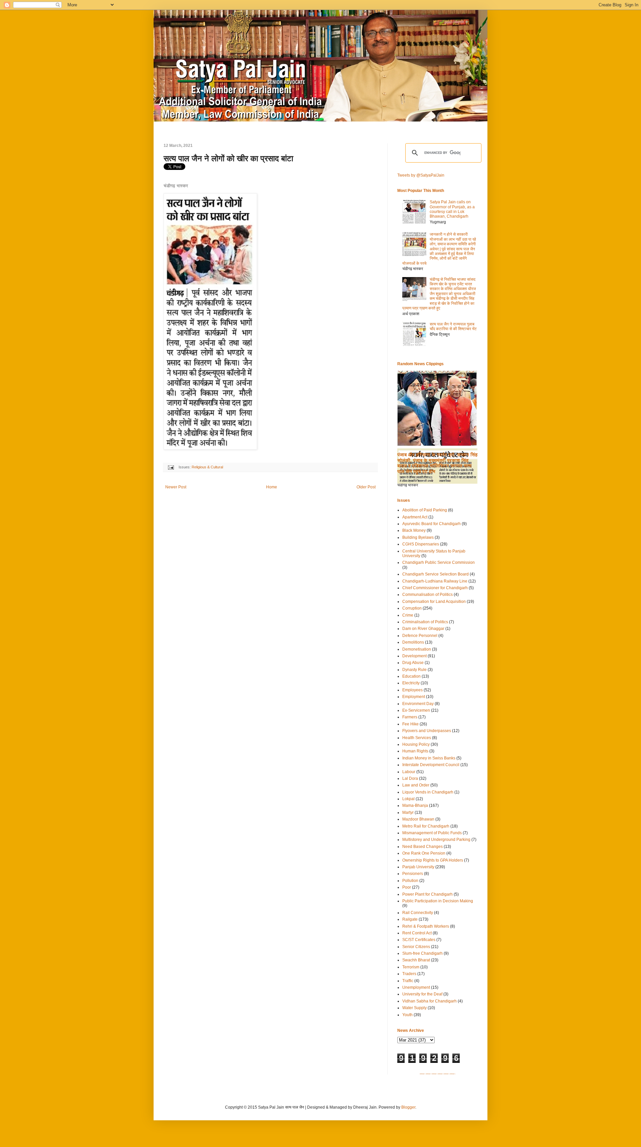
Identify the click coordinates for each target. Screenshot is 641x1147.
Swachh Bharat (416, 960)
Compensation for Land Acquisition (434, 601)
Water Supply (414, 1007)
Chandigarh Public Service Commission (438, 562)
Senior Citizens (416, 946)
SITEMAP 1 (422, 1074)
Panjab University (418, 867)
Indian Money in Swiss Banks (428, 758)
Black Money (414, 530)
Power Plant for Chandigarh (427, 894)
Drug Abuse (413, 662)
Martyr (408, 812)
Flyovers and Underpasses (426, 730)
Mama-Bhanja (415, 805)
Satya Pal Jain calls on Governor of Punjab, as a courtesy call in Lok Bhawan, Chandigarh (452, 209)
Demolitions (413, 642)
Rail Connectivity (417, 912)
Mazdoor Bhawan (418, 819)
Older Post (366, 487)
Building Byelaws (418, 537)
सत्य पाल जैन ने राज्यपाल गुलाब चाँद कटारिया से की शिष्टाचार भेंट (453, 326)
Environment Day (418, 703)
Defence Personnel (419, 635)
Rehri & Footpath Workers (425, 926)
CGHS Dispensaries (420, 544)
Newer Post (175, 487)
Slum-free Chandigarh (422, 953)
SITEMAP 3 (434, 1074)
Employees (412, 690)
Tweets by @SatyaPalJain (420, 175)
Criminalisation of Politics (425, 622)
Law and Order (415, 785)
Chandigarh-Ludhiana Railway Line (434, 581)
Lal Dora (410, 778)
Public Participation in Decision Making (437, 901)
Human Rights (415, 751)
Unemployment (416, 987)
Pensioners (412, 873)
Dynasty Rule (414, 669)
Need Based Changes (422, 846)
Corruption (412, 608)
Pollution (410, 880)
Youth (407, 1014)
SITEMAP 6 (452, 1074)
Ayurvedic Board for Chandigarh (431, 523)
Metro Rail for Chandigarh (425, 826)
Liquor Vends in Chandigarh (427, 792)
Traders (409, 973)
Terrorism (410, 967)
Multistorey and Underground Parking (436, 839)
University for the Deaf (422, 994)
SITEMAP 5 (446, 1074)
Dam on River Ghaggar (423, 628)
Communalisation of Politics (427, 594)
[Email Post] (170, 467)
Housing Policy (416, 744)
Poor (406, 887)
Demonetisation (416, 649)
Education (411, 676)
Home (271, 487)
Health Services (416, 737)
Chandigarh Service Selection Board (435, 574)
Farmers (409, 717)
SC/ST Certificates (418, 939)
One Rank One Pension (423, 853)
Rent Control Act (417, 933)
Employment (413, 696)
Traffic (407, 980)
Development (414, 656)
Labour (408, 771)
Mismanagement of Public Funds (432, 833)
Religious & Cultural (207, 467)
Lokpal (408, 798)
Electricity (411, 683)
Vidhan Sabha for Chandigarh (429, 1001)
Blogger (408, 1107)
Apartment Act (414, 517)
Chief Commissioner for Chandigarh (435, 588)
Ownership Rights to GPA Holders (432, 860)
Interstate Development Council (430, 764)
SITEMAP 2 (428, 1074)
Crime (407, 615)
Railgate (410, 919)
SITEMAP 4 (440, 1074)
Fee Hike (410, 724)
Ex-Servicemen (416, 710)
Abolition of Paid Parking (424, 510)
